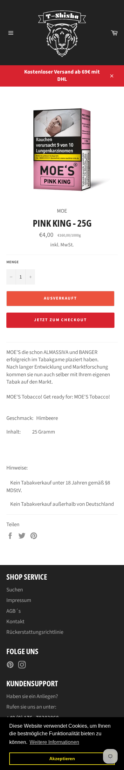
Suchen (14, 590)
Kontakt (15, 621)
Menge (12, 262)
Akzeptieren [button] (62, 758)
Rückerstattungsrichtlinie (34, 632)
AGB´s (13, 611)
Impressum (18, 600)
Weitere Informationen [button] (54, 742)
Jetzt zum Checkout (60, 320)
